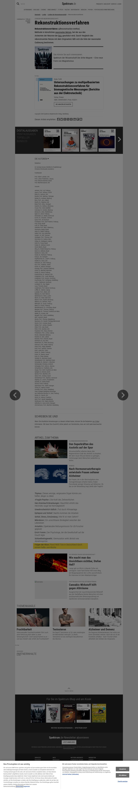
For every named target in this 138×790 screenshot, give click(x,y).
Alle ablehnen (122, 775)
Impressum (27, 786)
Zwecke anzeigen (122, 781)
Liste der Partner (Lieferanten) (70, 774)
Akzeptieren (122, 769)
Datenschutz (19, 786)
